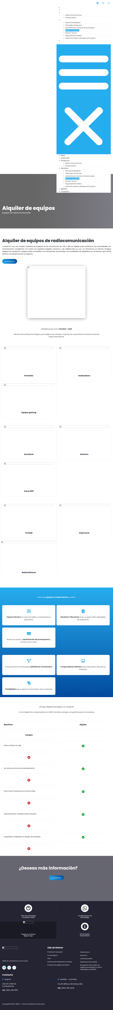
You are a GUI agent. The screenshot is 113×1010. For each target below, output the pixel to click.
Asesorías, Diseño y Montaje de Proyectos (80, 38)
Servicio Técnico (71, 33)
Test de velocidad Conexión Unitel (28, 916)
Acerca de (65, 158)
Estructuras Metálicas (73, 22)
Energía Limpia (70, 166)
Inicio (63, 155)
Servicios (66, 20)
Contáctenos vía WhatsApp (85, 916)
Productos (67, 12)
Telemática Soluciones (73, 25)
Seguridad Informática (73, 36)
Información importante (85, 935)
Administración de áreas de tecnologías (79, 28)
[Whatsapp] (109, 3)
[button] (83, 99)
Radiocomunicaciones (73, 15)
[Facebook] (98, 3)
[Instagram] (103, 3)
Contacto (67, 43)
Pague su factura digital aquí (28, 935)
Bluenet (64, 189)
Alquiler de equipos (72, 30)
